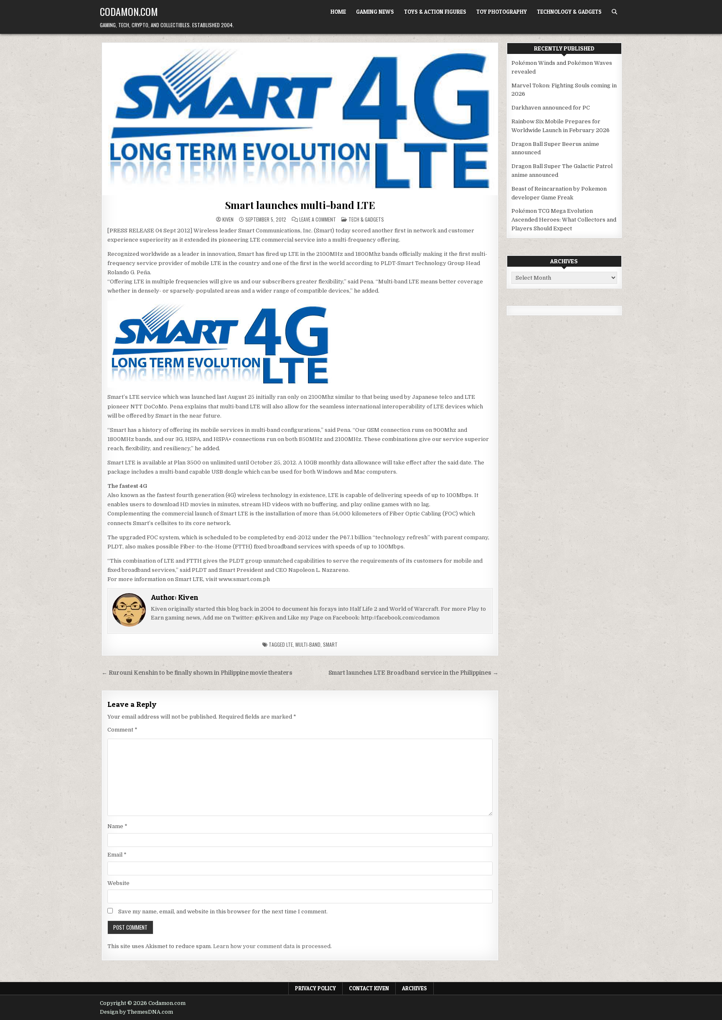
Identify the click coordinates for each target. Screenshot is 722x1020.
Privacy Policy (315, 988)
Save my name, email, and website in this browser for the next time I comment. (223, 911)
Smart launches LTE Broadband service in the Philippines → (413, 673)
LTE (289, 644)
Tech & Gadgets (366, 219)
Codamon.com (129, 11)
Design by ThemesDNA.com (136, 1012)
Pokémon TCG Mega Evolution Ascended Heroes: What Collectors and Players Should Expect (563, 220)
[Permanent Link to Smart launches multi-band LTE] (300, 119)
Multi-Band (307, 644)
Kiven (228, 219)
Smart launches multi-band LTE (300, 205)
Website (118, 883)
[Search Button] (614, 12)
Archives (414, 988)
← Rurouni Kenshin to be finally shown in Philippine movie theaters (197, 673)
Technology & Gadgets (569, 11)
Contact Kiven (369, 988)
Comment (122, 730)
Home (338, 11)
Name (117, 826)
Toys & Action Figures (435, 11)
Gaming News (375, 11)
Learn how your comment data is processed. (272, 946)
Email (117, 855)
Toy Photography (501, 11)
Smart (330, 644)
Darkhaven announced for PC (550, 108)
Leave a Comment (317, 219)
